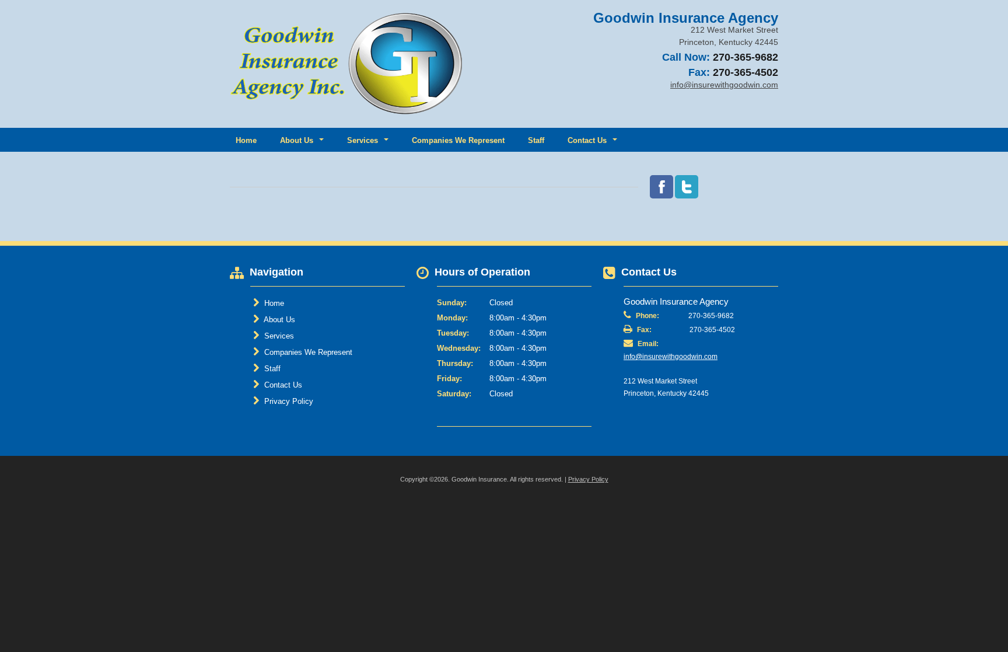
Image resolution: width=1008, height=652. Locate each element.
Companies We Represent (458, 140)
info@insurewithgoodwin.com (671, 357)
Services (278, 336)
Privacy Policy (287, 401)
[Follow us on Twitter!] (686, 186)
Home (246, 140)
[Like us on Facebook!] (661, 186)
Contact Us (282, 385)
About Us (278, 319)
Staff (536, 140)
